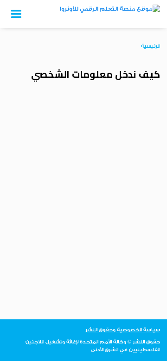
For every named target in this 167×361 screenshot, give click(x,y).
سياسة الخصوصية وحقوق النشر (122, 330)
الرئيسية (150, 46)
